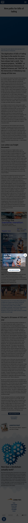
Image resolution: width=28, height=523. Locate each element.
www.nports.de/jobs (14, 270)
